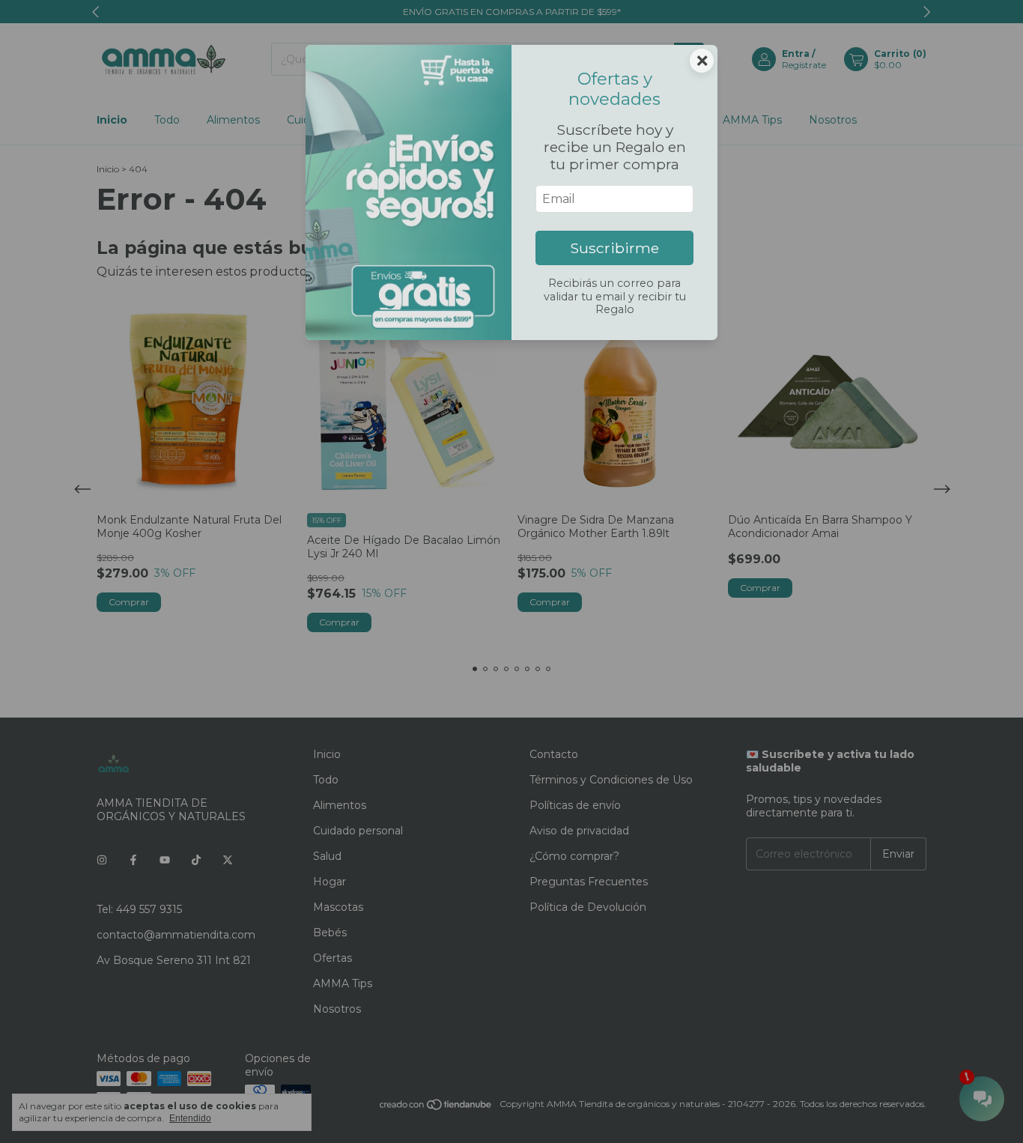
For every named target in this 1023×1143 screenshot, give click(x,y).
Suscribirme (614, 248)
